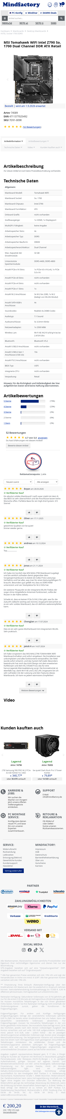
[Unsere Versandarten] (33, 935)
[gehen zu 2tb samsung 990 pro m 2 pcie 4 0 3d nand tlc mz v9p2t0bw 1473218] (16, 757)
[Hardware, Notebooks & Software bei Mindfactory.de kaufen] (21, 4)
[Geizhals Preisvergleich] (7, 891)
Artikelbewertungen (37, 141)
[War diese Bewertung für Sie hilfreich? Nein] (36, 512)
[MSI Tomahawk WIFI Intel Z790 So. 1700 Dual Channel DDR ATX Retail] (33, 79)
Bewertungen (32, 126)
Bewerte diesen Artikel (18, 445)
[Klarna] (33, 906)
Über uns (39, 860)
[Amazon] (15, 906)
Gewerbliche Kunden (12, 860)
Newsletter (8, 865)
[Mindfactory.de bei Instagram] (23, 950)
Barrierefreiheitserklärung (47, 857)
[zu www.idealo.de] (59, 891)
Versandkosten (10, 1112)
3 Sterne (7, 412)
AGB (37, 851)
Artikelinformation (12, 141)
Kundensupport (10, 863)
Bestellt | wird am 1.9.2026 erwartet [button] (25, 106)
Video (30, 147)
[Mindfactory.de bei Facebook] (29, 950)
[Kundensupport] (50, 4)
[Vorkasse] (15, 915)
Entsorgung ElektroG (12, 857)
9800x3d (7, 23)
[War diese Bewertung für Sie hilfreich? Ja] (29, 512)
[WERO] (33, 921)
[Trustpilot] (41, 891)
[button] (5, 18)
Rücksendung (9, 851)
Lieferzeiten (8, 854)
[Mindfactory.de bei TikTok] (35, 950)
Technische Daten (12, 147)
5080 (53, 23)
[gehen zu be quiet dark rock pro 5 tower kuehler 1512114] (47, 757)
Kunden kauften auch (50, 147)
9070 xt (23, 23)
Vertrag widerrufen (13, 870)
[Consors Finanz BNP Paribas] (33, 915)
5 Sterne (7, 401)
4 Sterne (7, 406)
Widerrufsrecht (10, 849)
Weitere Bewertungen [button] (31, 690)
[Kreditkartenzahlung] (51, 915)
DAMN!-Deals (49, 13)
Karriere (39, 865)
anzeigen (42, 437)
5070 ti (39, 23)
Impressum (40, 849)
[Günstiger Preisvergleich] (24, 891)
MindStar (32, 13)
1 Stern (7, 423)
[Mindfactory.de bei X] (41, 950)
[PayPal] (50, 906)
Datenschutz (41, 854)
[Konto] (56, 4)
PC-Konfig (16, 13)
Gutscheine (40, 863)
